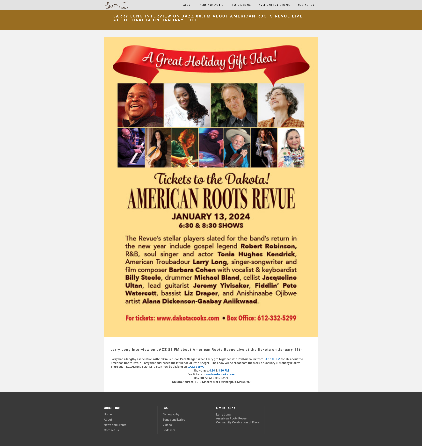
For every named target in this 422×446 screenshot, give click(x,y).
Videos (167, 425)
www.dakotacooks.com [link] (219, 374)
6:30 (212, 370)
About (108, 419)
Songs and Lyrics (174, 419)
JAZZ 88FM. (196, 366)
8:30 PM (223, 370)
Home (108, 414)
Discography (171, 414)
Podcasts (169, 430)
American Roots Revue (231, 418)
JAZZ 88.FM (272, 359)
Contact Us (111, 430)
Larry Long (223, 414)
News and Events (115, 425)
